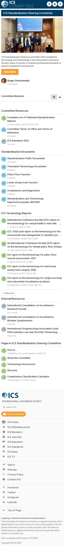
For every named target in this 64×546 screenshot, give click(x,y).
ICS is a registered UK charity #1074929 (19, 538)
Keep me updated (15, 414)
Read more (10, 72)
